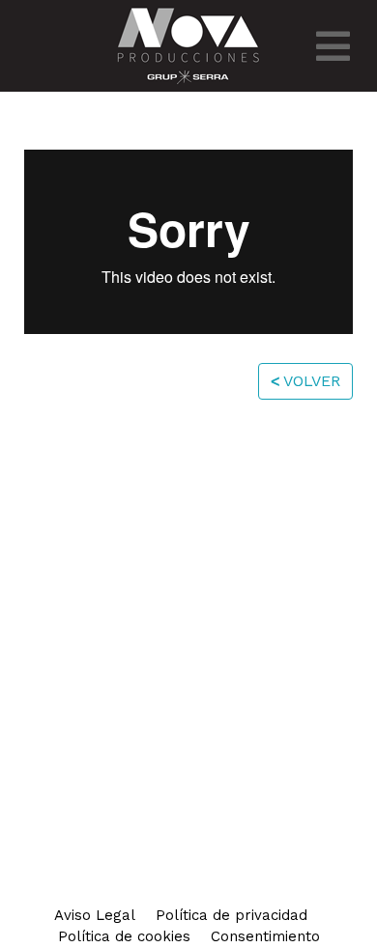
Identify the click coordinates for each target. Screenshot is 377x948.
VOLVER (305, 381)
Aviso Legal (94, 915)
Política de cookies (124, 936)
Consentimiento (265, 936)
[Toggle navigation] (333, 46)
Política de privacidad (231, 915)
